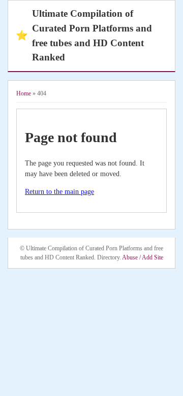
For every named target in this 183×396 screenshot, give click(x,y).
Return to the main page (59, 191)
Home (23, 93)
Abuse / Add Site (142, 257)
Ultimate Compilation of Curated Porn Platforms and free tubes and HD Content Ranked (84, 35)
